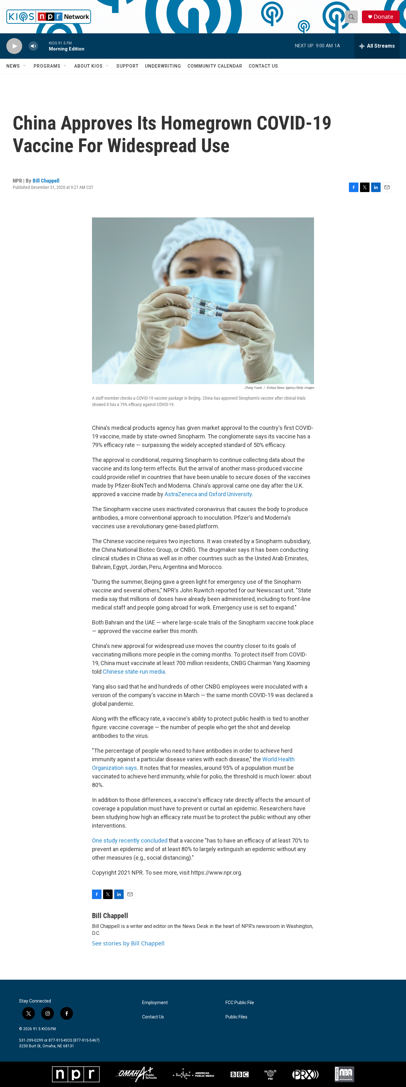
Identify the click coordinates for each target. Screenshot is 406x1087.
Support (127, 66)
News (13, 66)
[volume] (33, 46)
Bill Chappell (46, 180)
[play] (14, 46)
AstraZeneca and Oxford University (208, 494)
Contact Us (263, 66)
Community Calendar (214, 66)
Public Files (236, 1017)
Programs (47, 66)
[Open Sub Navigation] (24, 66)
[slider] (43, 46)
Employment (155, 1002)
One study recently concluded (129, 840)
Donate (383, 16)
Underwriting (163, 66)
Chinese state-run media (134, 671)
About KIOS (88, 66)
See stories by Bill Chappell (128, 943)
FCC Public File (240, 1002)
